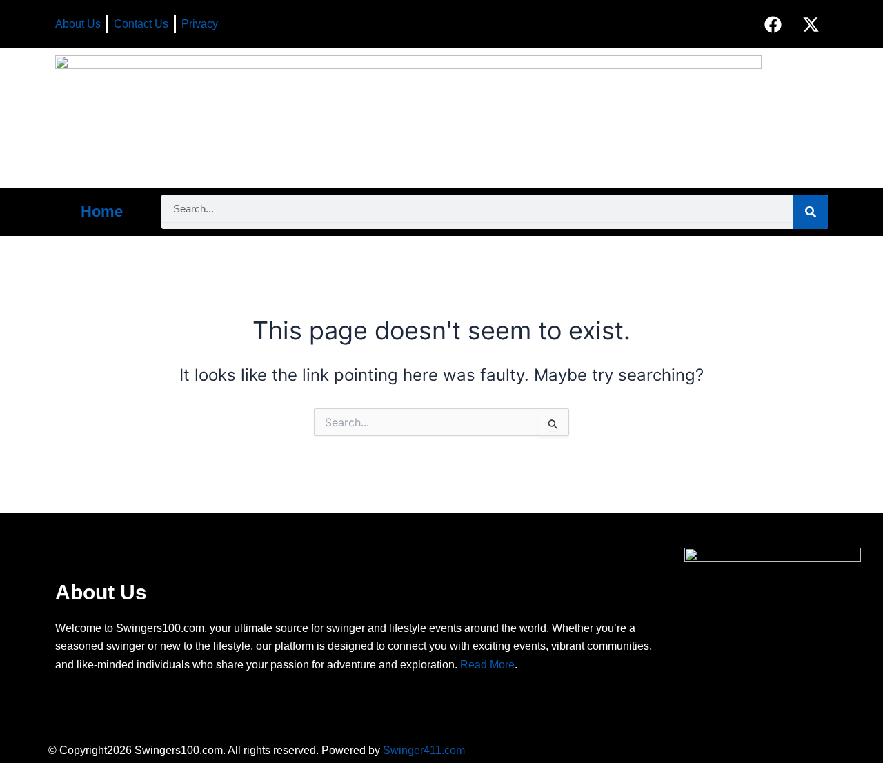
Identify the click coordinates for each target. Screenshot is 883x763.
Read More (487, 665)
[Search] (810, 212)
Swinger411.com (424, 750)
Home (102, 211)
